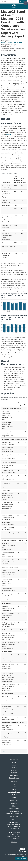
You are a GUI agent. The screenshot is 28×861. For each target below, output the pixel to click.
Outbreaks (14, 794)
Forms (14, 789)
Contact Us (14, 767)
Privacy (14, 806)
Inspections (14, 773)
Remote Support (14, 778)
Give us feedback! (21, 859)
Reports (14, 797)
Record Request (14, 811)
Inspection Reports (14, 792)
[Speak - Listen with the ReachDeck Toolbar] (25, 3)
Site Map (14, 842)
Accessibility (14, 803)
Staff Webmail (14, 775)
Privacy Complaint (14, 808)
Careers (14, 765)
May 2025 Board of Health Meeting (11, 43)
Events (14, 787)
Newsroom (14, 770)
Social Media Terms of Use (14, 814)
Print (3, 751)
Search (24, 1)
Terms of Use (14, 816)
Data (14, 784)
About (14, 762)
